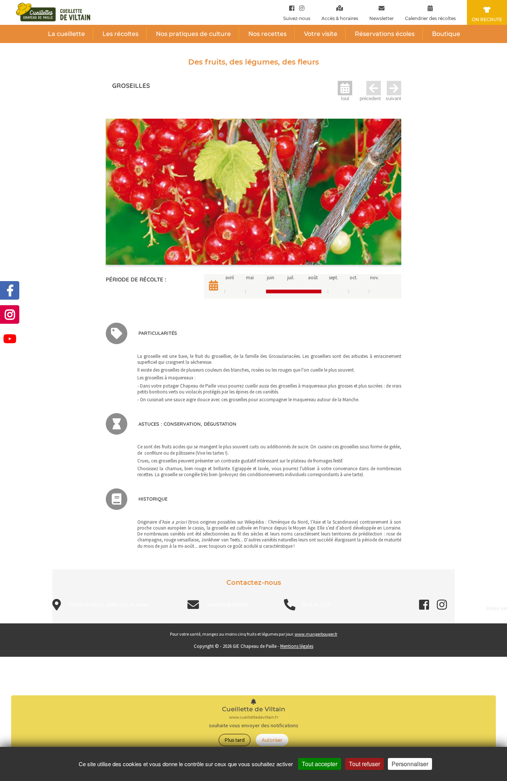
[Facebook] (291, 8)
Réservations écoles (385, 33)
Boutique (446, 33)
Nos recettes (267, 33)
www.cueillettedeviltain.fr (253, 717)
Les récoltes (120, 33)
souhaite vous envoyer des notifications (253, 725)
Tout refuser (364, 763)
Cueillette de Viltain (253, 709)
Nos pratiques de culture (193, 33)
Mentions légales (296, 646)
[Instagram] (300, 8)
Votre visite (320, 33)
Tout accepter (319, 763)
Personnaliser (410, 763)
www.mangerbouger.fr (316, 634)
